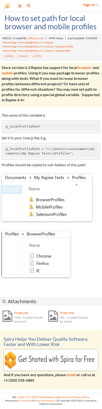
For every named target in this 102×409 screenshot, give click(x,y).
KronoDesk (24, 400)
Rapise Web (63, 50)
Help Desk (46, 397)
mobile (8, 73)
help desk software (45, 400)
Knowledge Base (29, 42)
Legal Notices (62, 397)
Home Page (10, 42)
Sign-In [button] (89, 4)
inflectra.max (36, 38)
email (71, 374)
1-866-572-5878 (27, 397)
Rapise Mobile (64, 46)
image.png (21, 313)
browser (85, 67)
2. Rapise (47, 42)
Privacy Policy (81, 397)
